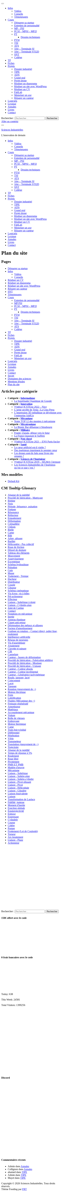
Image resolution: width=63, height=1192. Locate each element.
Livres (11, 109)
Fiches (11, 63)
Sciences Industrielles (12, 129)
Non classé (26, 438)
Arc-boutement (15, 837)
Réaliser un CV (22, 89)
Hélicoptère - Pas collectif (21, 544)
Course (11, 822)
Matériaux (13, 709)
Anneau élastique (16, 619)
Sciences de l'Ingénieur (33, 459)
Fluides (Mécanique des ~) (21, 700)
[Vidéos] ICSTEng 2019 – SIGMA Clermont (37, 462)
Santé (24, 444)
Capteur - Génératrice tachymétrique (26, 674)
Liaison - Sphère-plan (19, 776)
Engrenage (13, 816)
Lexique (12, 103)
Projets (11, 66)
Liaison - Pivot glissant (19, 782)
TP (9, 60)
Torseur (12, 834)
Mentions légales (16, 381)
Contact (12, 112)
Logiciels (12, 101)
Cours (11, 19)
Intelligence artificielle (19, 637)
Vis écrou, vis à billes (18, 593)
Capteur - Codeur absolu (20, 669)
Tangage (12, 686)
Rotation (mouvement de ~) (22, 689)
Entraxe (12, 813)
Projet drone (20, 80)
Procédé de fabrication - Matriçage (25, 497)
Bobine (11, 500)
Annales (12, 106)
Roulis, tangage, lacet (19, 677)
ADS (17, 74)
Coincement (14, 680)
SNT (16, 54)
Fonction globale (16, 808)
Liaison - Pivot (15, 784)
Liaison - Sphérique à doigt (21, 602)
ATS (16, 45)
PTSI (17, 40)
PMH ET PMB (15, 764)
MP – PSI (19, 28)
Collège (18, 57)
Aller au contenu (9, 121)
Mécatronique (28, 424)
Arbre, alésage (15, 538)
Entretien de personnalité (26, 25)
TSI (16, 43)
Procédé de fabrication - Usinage (24, 666)
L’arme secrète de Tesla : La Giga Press (34, 409)
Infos (10, 8)
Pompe (11, 828)
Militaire (25, 430)
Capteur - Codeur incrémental (23, 671)
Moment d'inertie (16, 805)
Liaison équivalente (18, 793)
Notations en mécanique (20, 613)
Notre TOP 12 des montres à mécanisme (34, 421)
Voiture (11, 715)
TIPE (17, 72)
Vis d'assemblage (16, 642)
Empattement (14, 518)
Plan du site (14, 384)
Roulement (13, 756)
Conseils (18, 14)
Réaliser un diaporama (25, 83)
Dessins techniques (30, 37)
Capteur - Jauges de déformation (24, 657)
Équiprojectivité (16, 811)
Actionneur (13, 842)
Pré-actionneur (15, 596)
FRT (24, 1189)
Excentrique (14, 561)
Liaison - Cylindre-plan (20, 605)
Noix (10, 503)
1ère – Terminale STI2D (26, 51)
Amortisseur (14, 706)
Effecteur (12, 599)
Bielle (11, 529)
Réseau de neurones (18, 640)
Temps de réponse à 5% (20, 753)
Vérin (11, 738)
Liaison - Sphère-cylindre (21, 779)
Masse (11, 573)
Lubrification (14, 698)
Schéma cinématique (18, 590)
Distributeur (14, 582)
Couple (11, 584)
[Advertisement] (31, 878)
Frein (10, 695)
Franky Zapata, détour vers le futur (32, 433)
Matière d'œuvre (16, 767)
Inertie (11, 616)
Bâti (10, 535)
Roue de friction (16, 547)
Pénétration (13, 735)
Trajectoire (13, 747)
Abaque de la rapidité (19, 750)
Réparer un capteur (24, 98)
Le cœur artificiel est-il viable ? (30, 447)
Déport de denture (17, 550)
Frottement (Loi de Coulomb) (23, 831)
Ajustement (13, 645)
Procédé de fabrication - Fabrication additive (30, 660)
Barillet (11, 541)
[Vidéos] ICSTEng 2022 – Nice (30, 406)
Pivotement (13, 761)
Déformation (14, 521)
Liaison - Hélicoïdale (18, 787)
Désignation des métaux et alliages (25, 625)
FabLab (18, 92)
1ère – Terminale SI (24, 48)
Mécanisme (13, 770)
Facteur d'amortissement (20, 628)
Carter (11, 532)
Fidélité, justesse (16, 802)
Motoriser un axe (23, 95)
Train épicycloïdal (17, 729)
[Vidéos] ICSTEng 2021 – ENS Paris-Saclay (37, 441)
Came (11, 727)
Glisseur (12, 587)
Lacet (10, 683)
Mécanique (27, 418)
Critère (11, 825)
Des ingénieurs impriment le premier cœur (35, 450)
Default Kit (13, 481)
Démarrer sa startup (24, 22)
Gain (10, 570)
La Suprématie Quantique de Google (33, 401)
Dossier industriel (23, 69)
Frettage (12, 509)
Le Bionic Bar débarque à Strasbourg (33, 427)
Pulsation (12, 567)
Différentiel (13, 732)
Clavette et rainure (17, 648)
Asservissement (16, 558)
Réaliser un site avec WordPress (30, 86)
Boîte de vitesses (16, 718)
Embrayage (13, 721)
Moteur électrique (17, 692)
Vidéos (17, 11)
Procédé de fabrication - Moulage (25, 663)
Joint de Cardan (16, 608)
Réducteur (13, 515)
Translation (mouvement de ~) (23, 744)
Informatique (28, 398)
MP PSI (18, 303)
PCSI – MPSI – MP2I (25, 31)
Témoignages (21, 16)
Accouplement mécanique (21, 712)
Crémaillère (14, 524)
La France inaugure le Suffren (29, 435)
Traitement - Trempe (18, 576)
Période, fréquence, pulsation (22, 506)
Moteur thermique (17, 724)
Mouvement (14, 555)
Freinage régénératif (18, 703)
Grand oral (19, 77)
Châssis (12, 526)
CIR (10, 651)
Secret (11, 375)
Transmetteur (14, 741)
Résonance (13, 512)
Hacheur (12, 579)
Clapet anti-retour (17, 622)
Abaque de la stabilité (19, 495)
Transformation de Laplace (21, 799)
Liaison (11, 796)
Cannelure (13, 654)
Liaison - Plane (15, 840)
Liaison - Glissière (17, 790)
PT (15, 34)
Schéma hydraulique (18, 564)
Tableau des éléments (18, 553)
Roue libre (13, 758)
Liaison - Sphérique (18, 773)
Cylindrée (13, 819)
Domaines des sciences (19, 378)
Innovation (26, 404)
